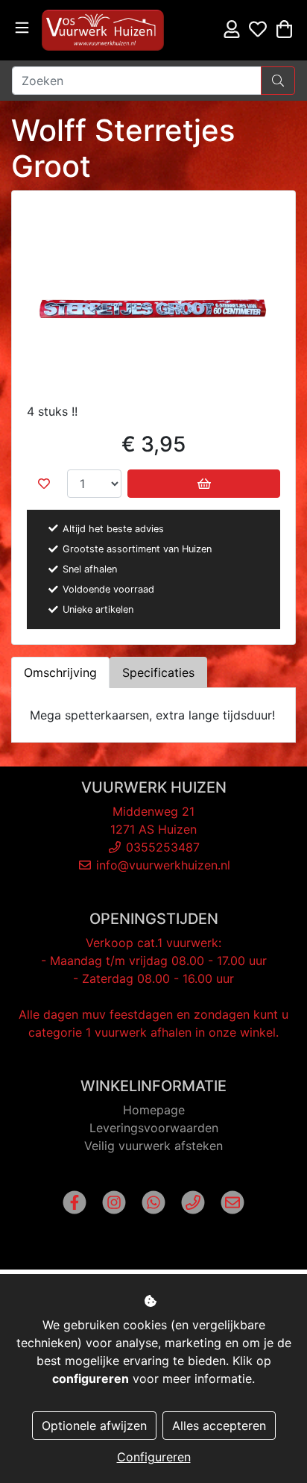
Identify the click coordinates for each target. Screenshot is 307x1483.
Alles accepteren (219, 1425)
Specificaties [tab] (158, 672)
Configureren (154, 1456)
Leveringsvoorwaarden (153, 1127)
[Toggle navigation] (22, 28)
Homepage (154, 1109)
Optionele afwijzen (94, 1425)
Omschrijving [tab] (60, 672)
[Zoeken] (278, 80)
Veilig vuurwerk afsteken (153, 1145)
